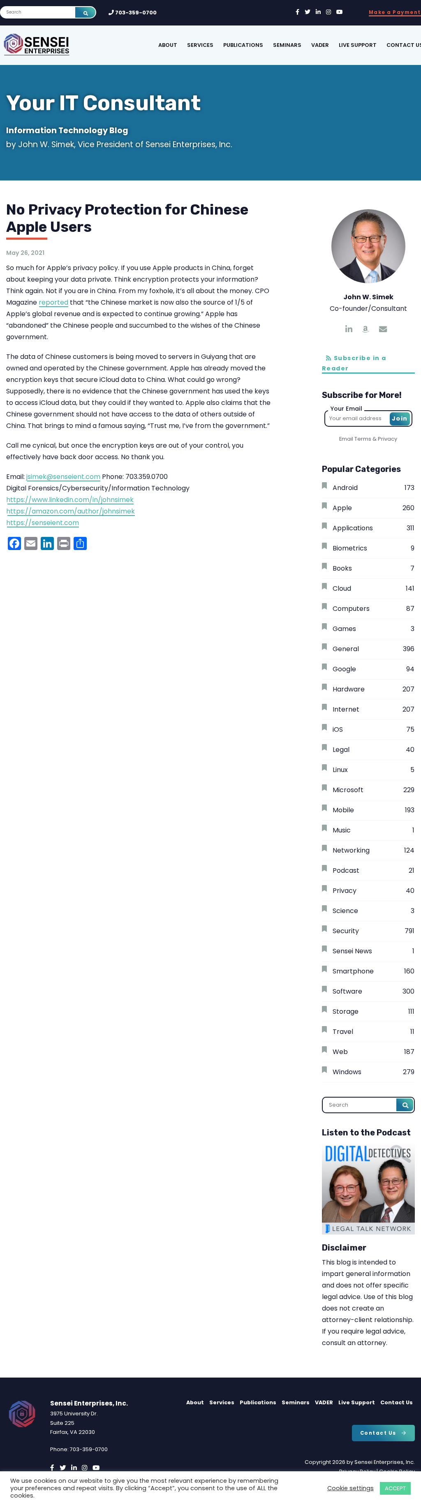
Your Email (346, 409)
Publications (243, 45)
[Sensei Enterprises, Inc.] (62, 45)
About (167, 45)
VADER (320, 45)
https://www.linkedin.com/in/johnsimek (70, 499)
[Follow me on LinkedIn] (348, 329)
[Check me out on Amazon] (365, 329)
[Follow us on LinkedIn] (318, 12)
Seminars (287, 45)
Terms (362, 438)
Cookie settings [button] (350, 1488)
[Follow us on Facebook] (297, 12)
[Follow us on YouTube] (339, 12)
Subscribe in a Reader (354, 363)
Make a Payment (395, 12)
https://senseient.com (42, 522)
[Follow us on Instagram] (328, 12)
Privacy (387, 438)
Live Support (358, 45)
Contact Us (396, 1402)
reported (53, 302)
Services (200, 45)
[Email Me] (383, 329)
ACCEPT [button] (395, 1488)
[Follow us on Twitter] (307, 12)
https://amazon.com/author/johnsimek (70, 511)
